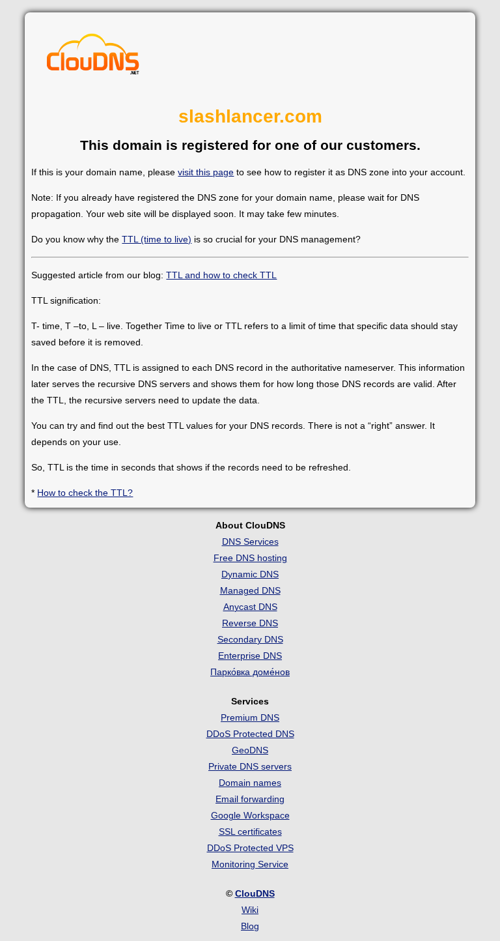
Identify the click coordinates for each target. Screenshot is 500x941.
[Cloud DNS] (93, 57)
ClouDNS (255, 893)
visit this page (206, 172)
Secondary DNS (250, 639)
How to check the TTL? (85, 492)
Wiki (250, 910)
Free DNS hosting (250, 558)
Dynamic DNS (250, 574)
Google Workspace (250, 815)
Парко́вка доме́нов (250, 672)
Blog (250, 926)
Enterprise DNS (250, 655)
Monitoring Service (250, 864)
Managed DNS (250, 590)
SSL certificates (250, 831)
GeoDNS (250, 750)
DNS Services (250, 541)
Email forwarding (250, 799)
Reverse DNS (250, 623)
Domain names (250, 782)
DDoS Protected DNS (250, 734)
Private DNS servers (250, 766)
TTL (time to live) (156, 239)
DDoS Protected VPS (250, 848)
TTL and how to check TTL (221, 275)
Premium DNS (250, 717)
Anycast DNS (250, 606)
